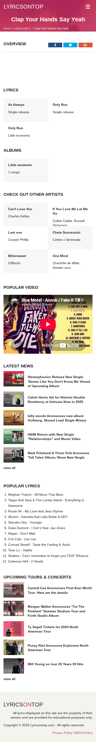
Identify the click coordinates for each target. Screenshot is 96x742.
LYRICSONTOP (23, 6)
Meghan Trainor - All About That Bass (35, 494)
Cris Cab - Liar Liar (22, 539)
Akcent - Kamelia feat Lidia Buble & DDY (38, 517)
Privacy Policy (62, 733)
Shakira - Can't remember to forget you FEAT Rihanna (48, 556)
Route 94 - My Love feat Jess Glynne (35, 511)
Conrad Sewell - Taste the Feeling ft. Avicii (39, 544)
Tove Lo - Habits (20, 550)
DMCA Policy (83, 733)
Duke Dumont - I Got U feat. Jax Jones (36, 528)
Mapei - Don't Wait (21, 533)
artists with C (23, 28)
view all (9, 468)
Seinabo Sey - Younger (25, 522)
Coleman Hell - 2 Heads (25, 561)
